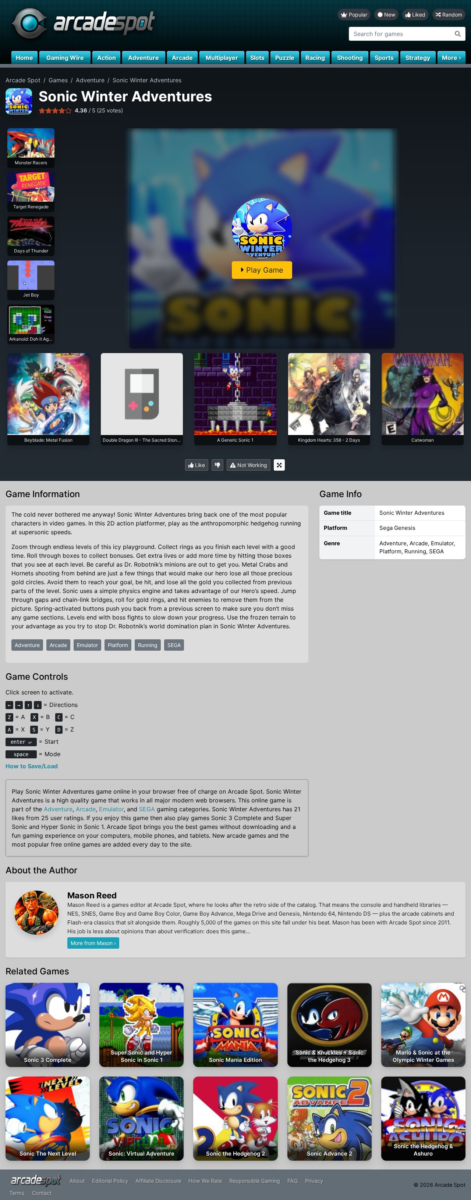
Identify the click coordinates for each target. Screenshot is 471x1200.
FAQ (292, 1181)
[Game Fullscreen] (279, 465)
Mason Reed (92, 895)
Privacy (314, 1181)
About (77, 1181)
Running (147, 645)
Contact (42, 1193)
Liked (418, 14)
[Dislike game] (217, 465)
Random (451, 14)
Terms (17, 1193)
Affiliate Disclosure (158, 1181)
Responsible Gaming (254, 1181)
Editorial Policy (110, 1181)
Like (199, 465)
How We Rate (205, 1181)
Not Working (251, 465)
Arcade (58, 645)
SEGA (174, 645)
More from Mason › (93, 943)
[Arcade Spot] (118, 25)
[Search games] (457, 34)
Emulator (87, 645)
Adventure (27, 645)
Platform (118, 645)
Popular (357, 14)
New (389, 14)
